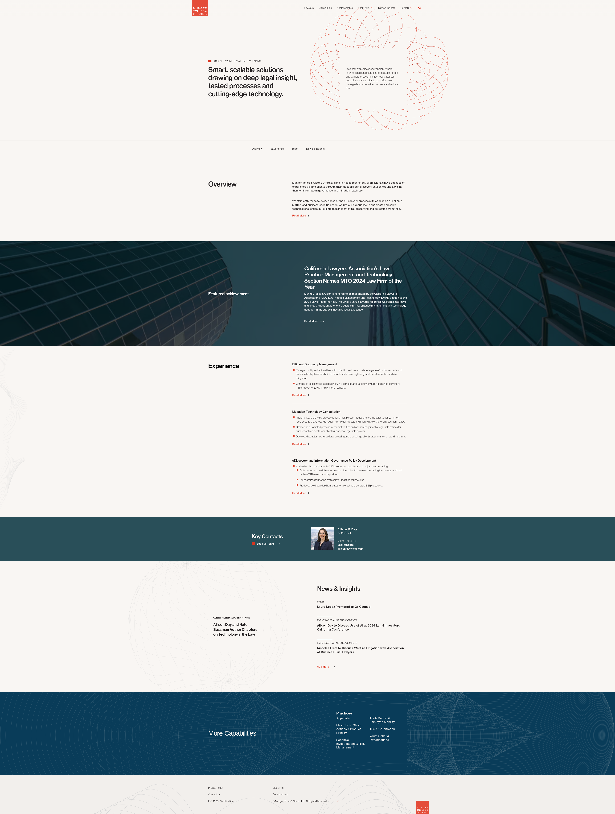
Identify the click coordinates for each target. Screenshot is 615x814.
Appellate (343, 718)
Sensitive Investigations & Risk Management (350, 743)
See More (323, 666)
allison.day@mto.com (350, 548)
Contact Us (214, 794)
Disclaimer (278, 787)
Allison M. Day (347, 529)
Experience (277, 148)
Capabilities (325, 7)
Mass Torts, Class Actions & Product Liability (348, 729)
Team (295, 148)
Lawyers (309, 7)
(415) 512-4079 (348, 541)
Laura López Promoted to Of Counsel (344, 607)
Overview (257, 148)
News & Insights (386, 7)
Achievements (345, 7)
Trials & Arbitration (382, 729)
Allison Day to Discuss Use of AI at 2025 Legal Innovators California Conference (358, 627)
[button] (419, 8)
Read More (311, 321)
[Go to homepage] (200, 15)
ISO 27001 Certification (221, 801)
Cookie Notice (280, 794)
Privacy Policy (216, 787)
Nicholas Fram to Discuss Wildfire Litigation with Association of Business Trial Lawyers (360, 650)
